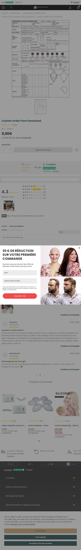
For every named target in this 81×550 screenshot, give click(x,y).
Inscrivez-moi (20, 296)
